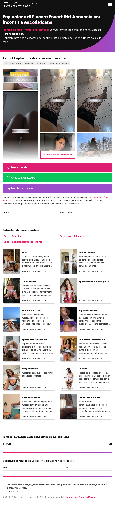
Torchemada (17, 4)
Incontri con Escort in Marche (81, 497)
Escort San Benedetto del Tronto (23, 241)
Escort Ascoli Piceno (72, 236)
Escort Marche (12, 236)
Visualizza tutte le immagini (57, 154)
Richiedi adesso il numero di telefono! (26, 29)
